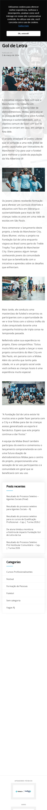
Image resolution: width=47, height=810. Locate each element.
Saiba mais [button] (23, 26)
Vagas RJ (10, 607)
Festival (10, 579)
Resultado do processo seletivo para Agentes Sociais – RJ (21, 508)
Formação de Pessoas (17, 586)
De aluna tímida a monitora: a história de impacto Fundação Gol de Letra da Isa (23, 532)
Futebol (10, 593)
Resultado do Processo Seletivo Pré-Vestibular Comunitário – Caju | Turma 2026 (23, 545)
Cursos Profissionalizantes (19, 571)
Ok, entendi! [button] (23, 33)
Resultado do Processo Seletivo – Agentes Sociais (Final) (22, 498)
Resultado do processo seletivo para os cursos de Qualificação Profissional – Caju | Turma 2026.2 (23, 519)
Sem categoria (13, 600)
